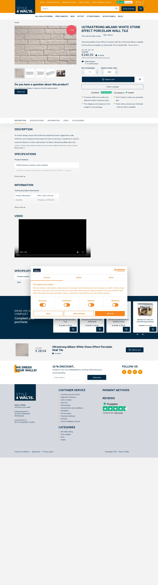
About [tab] (111, 277)
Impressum (36, 452)
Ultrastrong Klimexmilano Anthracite (92, 321)
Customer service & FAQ (70, 394)
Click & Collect (84, 2)
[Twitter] (129, 372)
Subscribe (97, 377)
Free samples (61, 16)
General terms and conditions (72, 408)
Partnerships (66, 405)
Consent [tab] (47, 277)
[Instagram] (135, 372)
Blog (120, 16)
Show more (133, 45)
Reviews (64, 419)
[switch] (67, 305)
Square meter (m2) (109, 68)
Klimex (110, 35)
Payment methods (68, 416)
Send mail (21, 92)
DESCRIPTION (20, 120)
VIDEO (66, 120)
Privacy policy (66, 413)
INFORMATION (54, 120)
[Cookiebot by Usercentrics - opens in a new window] (115, 270)
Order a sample (112, 87)
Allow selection (79, 313)
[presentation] (15, 46)
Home (42, 2)
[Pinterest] (140, 372)
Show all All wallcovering (91, 36)
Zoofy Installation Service (70, 421)
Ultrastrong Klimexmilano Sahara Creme (118, 321)
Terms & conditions (22, 452)
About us (64, 402)
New (73, 16)
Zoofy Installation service (101, 2)
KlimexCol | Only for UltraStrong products (145, 321)
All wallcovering (44, 16)
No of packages (88, 68)
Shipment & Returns (68, 397)
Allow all (110, 313)
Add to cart (109, 79)
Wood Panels (109, 16)
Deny (48, 313)
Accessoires (78, 120)
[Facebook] (124, 372)
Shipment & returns (69, 2)
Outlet (80, 16)
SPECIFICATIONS (37, 120)
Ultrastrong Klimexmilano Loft (65, 321)
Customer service (53, 2)
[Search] (116, 8)
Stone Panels (93, 16)
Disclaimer (65, 411)
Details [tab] (79, 277)
